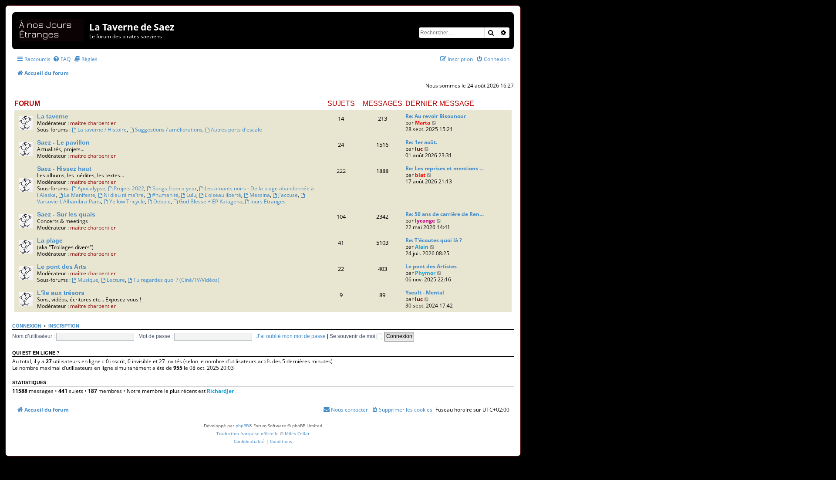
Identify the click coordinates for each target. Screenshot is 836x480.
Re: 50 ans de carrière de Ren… (444, 214)
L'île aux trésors (60, 292)
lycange (425, 220)
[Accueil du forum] (51, 28)
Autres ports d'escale (236, 129)
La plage (50, 240)
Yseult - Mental (424, 292)
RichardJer (220, 391)
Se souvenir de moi (353, 336)
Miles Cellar (297, 433)
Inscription (63, 325)
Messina (259, 195)
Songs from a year (174, 188)
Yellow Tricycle (127, 201)
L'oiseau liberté (223, 195)
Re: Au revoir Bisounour (435, 116)
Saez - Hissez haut (64, 168)
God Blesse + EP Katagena (211, 201)
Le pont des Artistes (431, 266)
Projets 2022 (129, 188)
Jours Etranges (268, 201)
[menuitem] (62, 59)
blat (420, 175)
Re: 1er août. (421, 142)
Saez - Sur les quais (66, 214)
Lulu (191, 195)
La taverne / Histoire (102, 129)
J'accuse (288, 195)
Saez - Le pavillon (63, 142)
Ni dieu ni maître (124, 195)
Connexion (26, 325)
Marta (422, 122)
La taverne (52, 116)
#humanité (165, 195)
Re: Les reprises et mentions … (444, 168)
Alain (421, 246)
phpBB (242, 426)
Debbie (162, 201)
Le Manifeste (79, 195)
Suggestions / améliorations (168, 129)
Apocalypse (91, 188)
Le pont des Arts (61, 266)
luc (419, 148)
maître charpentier (93, 123)
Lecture (116, 280)
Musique (88, 280)
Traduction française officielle (247, 433)
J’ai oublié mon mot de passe (291, 336)
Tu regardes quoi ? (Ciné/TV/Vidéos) (176, 280)
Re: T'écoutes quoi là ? (433, 240)
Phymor (425, 273)
